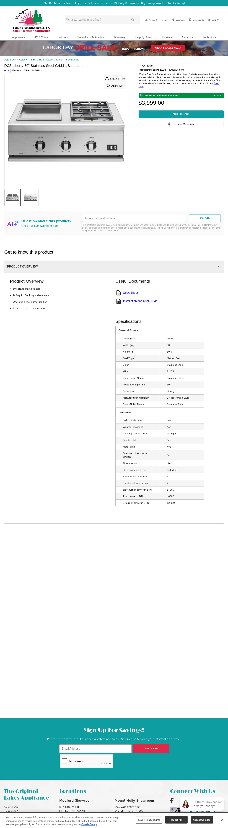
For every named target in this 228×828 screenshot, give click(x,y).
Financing (119, 37)
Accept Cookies (201, 819)
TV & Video (41, 37)
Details (215, 95)
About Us (187, 37)
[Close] (222, 820)
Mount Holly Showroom (134, 800)
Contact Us (209, 37)
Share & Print (117, 78)
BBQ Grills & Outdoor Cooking (46, 59)
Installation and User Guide (140, 301)
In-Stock (63, 37)
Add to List (117, 85)
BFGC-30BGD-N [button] (33, 70)
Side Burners (72, 59)
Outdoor (23, 59)
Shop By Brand (143, 37)
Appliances (18, 37)
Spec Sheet (130, 292)
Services (167, 37)
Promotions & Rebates (91, 37)
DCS (6, 70)
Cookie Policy (89, 824)
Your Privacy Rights (149, 819)
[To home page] (31, 20)
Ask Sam (205, 218)
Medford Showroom (76, 800)
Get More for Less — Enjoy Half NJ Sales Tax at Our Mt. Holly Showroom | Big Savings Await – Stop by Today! (116, 3)
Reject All (176, 819)
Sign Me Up (151, 748)
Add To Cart (181, 114)
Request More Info (183, 124)
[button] (146, 20)
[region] (114, 820)
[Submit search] (133, 20)
